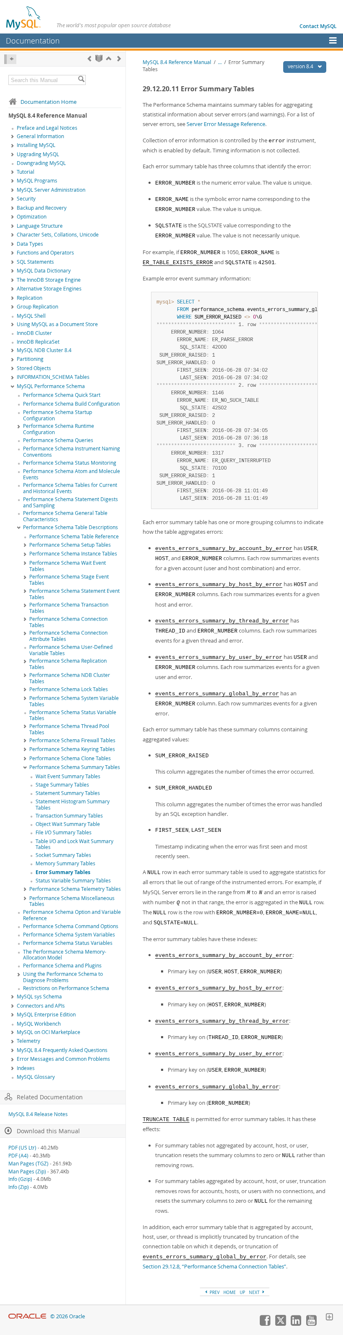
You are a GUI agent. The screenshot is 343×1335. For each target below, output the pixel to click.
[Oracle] (27, 1316)
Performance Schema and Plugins (62, 965)
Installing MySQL (36, 145)
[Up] (108, 58)
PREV (214, 1292)
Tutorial (25, 171)
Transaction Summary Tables (69, 815)
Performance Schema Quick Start (61, 395)
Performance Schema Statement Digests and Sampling (70, 502)
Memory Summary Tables (65, 863)
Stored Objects (34, 368)
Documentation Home (48, 101)
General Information (40, 136)
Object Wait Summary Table (68, 824)
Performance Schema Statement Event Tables (74, 594)
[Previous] (89, 58)
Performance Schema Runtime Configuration (58, 429)
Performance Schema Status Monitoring (69, 462)
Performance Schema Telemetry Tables (75, 889)
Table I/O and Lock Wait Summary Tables (74, 844)
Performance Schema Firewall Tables (72, 740)
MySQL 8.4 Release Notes (38, 1114)
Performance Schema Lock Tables (68, 689)
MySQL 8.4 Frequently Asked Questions (62, 1050)
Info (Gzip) (20, 1179)
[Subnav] (12, 137)
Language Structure (40, 225)
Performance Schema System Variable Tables (74, 701)
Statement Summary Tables (68, 793)
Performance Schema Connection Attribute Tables (68, 636)
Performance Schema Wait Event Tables (67, 566)
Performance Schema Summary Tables (74, 767)
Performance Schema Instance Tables (73, 553)
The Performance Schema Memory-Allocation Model (64, 955)
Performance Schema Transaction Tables (68, 608)
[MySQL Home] (24, 17)
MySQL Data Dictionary (44, 270)
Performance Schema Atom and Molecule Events (71, 474)
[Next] (119, 58)
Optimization (31, 216)
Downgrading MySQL (41, 163)
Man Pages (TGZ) (28, 1163)
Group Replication (37, 306)
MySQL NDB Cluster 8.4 (44, 350)
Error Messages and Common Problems (63, 1058)
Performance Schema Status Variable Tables (72, 715)
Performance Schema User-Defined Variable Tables (71, 650)
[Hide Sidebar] (10, 59)
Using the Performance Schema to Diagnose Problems (63, 977)
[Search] (81, 80)
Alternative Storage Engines (49, 288)
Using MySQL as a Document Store (57, 324)
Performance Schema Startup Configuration (57, 415)
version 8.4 (301, 66)
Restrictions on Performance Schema (66, 988)
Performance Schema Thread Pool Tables (69, 729)
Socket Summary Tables (63, 855)
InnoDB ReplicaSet (38, 341)
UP (242, 1292)
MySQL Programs (37, 180)
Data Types (30, 243)
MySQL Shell (31, 315)
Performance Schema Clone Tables (70, 758)
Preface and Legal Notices (47, 127)
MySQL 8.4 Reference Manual (177, 62)
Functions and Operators (45, 252)
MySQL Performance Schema (51, 386)
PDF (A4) (18, 1155)
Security (26, 198)
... (220, 62)
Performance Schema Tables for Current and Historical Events (70, 488)
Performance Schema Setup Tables (70, 544)
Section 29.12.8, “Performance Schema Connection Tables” (214, 1266)
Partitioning (30, 359)
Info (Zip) (18, 1187)
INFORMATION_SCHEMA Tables (53, 377)
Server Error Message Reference (226, 124)
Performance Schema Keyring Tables (72, 749)
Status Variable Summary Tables (73, 880)
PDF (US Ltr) (22, 1148)
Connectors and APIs (41, 1005)
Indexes (26, 1068)
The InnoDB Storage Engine (49, 279)
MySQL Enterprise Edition (46, 1014)
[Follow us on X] (280, 1324)
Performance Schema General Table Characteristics (65, 516)
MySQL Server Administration (51, 189)
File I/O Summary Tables (64, 832)
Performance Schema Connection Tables (68, 622)
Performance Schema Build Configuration (71, 403)
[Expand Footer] (329, 1318)
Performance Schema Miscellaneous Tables (72, 901)
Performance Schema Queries (58, 440)
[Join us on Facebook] (264, 1324)
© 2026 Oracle (67, 1316)
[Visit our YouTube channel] (311, 1324)
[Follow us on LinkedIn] (295, 1324)
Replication (29, 297)
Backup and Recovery (42, 207)
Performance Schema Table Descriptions (70, 527)
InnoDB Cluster (34, 333)
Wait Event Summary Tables (68, 776)
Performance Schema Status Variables (68, 943)
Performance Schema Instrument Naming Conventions (71, 451)
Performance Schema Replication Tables (68, 664)
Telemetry (28, 1040)
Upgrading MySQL (38, 154)
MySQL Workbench (39, 1023)
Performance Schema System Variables (69, 934)
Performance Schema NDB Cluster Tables (69, 678)
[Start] (98, 58)
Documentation (33, 41)
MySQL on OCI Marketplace (48, 1032)
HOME (229, 1292)
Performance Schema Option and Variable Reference (72, 915)
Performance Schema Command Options (70, 926)
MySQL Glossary (36, 1076)
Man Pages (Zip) (27, 1171)
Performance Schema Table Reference (74, 536)
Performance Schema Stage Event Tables (69, 579)
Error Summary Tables (63, 872)
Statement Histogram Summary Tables (73, 804)
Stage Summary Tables (62, 784)
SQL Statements (35, 261)
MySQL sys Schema (39, 996)
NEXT (255, 1292)
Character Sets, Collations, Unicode (58, 234)
